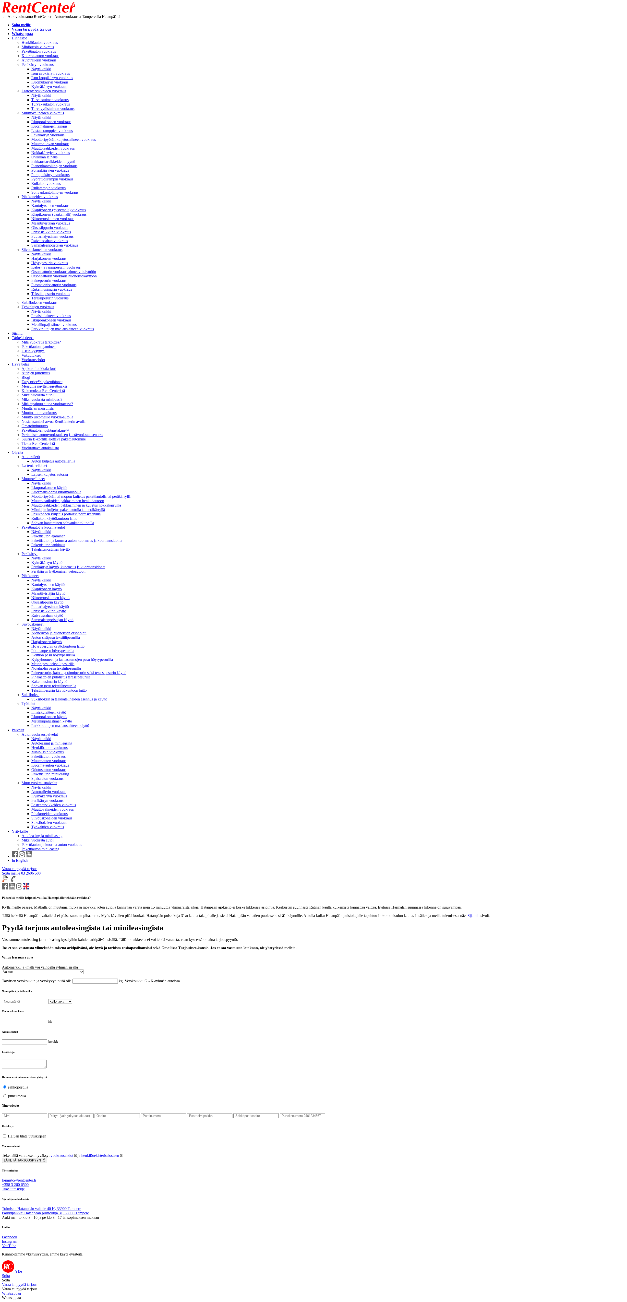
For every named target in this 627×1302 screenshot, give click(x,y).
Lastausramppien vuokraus (52, 131)
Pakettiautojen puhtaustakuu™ (45, 430)
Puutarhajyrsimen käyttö (50, 606)
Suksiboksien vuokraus (39, 302)
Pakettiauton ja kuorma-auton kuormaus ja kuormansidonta (76, 540)
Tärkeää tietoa (23, 338)
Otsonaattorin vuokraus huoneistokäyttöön (64, 276)
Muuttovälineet (33, 479)
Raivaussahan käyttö (47, 615)
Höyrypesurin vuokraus (49, 263)
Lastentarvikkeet (34, 465)
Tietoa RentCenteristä (38, 443)
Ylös (18, 1271)
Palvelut (18, 730)
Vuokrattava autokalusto (40, 448)
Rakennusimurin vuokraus (51, 289)
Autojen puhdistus (36, 373)
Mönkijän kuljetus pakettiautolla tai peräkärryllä (68, 510)
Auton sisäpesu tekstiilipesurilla (55, 637)
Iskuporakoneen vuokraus (51, 122)
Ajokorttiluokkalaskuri (39, 369)
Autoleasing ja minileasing (51, 743)
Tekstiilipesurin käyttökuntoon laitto (59, 690)
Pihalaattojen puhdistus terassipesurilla (60, 677)
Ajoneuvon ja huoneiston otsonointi (58, 633)
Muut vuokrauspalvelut (39, 783)
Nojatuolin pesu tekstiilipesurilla (56, 668)
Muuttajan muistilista (38, 408)
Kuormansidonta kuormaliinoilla (56, 492)
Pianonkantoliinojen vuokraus (54, 166)
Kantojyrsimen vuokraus (50, 205)
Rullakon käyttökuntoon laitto (54, 518)
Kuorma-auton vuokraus (40, 56)
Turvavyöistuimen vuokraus (52, 109)
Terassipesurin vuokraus (50, 298)
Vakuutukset (31, 355)
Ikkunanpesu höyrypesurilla (52, 651)
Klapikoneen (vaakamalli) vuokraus (58, 214)
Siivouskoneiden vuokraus (42, 250)
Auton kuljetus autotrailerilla (53, 461)
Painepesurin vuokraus (48, 280)
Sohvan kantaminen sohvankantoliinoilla (62, 523)
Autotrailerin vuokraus (39, 60)
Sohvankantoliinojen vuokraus (54, 192)
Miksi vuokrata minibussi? (42, 399)
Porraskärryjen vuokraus (50, 170)
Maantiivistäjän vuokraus (50, 223)
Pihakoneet (30, 576)
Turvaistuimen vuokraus (50, 100)
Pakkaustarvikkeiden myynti (53, 161)
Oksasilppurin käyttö (47, 602)
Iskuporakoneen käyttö (49, 487)
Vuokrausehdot (33, 360)
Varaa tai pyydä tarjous (19, 869)
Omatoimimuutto (35, 426)
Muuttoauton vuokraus (39, 413)
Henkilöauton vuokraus (40, 42)
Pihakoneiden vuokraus (40, 197)
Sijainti (17, 333)
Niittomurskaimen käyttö (50, 598)
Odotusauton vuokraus (48, 770)
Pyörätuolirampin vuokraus (52, 179)
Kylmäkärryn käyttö (46, 562)
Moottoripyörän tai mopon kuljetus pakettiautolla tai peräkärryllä (81, 496)
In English (20, 860)
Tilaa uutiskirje (13, 1189)
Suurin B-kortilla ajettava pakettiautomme (54, 439)
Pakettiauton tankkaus (48, 545)
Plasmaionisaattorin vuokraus (53, 285)
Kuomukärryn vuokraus (49, 82)
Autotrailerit (31, 457)
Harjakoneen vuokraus (48, 258)
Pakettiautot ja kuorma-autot (43, 527)
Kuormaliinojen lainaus (49, 126)
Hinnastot (19, 38)
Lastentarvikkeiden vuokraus (44, 91)
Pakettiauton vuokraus (39, 51)
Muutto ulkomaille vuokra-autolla (47, 417)
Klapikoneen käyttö (46, 589)
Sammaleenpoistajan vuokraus (54, 245)
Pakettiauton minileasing (50, 774)
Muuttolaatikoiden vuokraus (53, 148)
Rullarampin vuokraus (48, 188)
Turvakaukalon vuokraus (50, 104)
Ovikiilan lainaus (44, 157)
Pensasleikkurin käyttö (48, 611)
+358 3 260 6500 (15, 1185)
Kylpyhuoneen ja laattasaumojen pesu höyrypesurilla (72, 659)
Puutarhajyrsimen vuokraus (52, 236)
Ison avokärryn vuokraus (50, 73)
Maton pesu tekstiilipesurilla (52, 664)
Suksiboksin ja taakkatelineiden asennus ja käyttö (69, 699)
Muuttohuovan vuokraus (50, 144)
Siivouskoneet (32, 624)
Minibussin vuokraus (38, 47)
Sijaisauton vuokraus (47, 778)
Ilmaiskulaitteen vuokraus (51, 316)
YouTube (9, 1246)
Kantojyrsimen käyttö (48, 584)
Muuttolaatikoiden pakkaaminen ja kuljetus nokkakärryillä (76, 505)
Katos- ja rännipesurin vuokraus (56, 267)
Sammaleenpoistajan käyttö (52, 620)
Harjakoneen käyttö (46, 642)
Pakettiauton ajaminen (39, 346)
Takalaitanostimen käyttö (50, 549)
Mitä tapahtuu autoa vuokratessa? (47, 404)
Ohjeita (17, 452)
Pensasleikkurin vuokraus (51, 232)
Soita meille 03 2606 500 (21, 873)
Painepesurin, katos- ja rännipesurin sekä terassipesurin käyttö (78, 673)
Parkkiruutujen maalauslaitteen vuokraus (62, 329)
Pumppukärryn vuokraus (50, 175)
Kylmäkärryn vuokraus (49, 86)
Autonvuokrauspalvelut (40, 734)
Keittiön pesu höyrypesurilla (53, 655)
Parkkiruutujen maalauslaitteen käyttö (60, 725)
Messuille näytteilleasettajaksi (44, 386)
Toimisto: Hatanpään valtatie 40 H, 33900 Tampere (41, 1209)
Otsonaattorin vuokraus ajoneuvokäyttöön (63, 272)
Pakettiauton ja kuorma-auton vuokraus (52, 844)
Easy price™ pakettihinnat (42, 382)
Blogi (26, 377)
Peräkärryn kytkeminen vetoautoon (58, 571)
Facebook (9, 1237)
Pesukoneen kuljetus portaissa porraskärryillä (66, 514)
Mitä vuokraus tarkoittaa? (41, 342)
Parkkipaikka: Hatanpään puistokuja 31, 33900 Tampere (45, 1213)
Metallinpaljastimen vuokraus (54, 324)
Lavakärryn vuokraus (47, 135)
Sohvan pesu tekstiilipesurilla (53, 686)
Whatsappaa (11, 1293)
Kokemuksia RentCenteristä (43, 391)
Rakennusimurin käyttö (49, 681)
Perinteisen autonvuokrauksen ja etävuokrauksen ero (62, 435)
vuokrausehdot (61, 1155)
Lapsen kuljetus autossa (49, 474)
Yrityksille (20, 831)
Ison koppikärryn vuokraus (52, 78)
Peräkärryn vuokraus (38, 64)
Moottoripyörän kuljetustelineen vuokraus (63, 139)
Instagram (9, 1241)
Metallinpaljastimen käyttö (51, 721)
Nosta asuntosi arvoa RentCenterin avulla (53, 421)
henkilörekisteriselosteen (100, 1155)
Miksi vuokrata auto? (38, 395)
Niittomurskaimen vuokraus (52, 219)
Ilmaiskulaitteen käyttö (48, 712)
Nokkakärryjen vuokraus (50, 153)
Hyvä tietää (20, 364)
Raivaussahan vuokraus (49, 241)
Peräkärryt (29, 554)
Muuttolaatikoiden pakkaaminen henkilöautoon (67, 501)
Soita (6, 1276)
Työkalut (28, 703)
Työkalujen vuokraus (38, 307)
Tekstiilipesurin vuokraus (50, 294)
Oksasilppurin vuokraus (49, 227)
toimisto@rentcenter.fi (19, 1180)
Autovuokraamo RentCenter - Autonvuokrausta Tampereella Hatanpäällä (64, 16)
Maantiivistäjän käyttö (48, 593)
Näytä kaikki (41, 69)
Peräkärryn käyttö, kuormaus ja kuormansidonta (68, 567)
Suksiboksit (30, 695)
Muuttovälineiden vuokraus (43, 113)
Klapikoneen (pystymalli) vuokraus (58, 210)
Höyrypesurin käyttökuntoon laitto (57, 646)
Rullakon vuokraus (46, 183)
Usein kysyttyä (33, 351)
